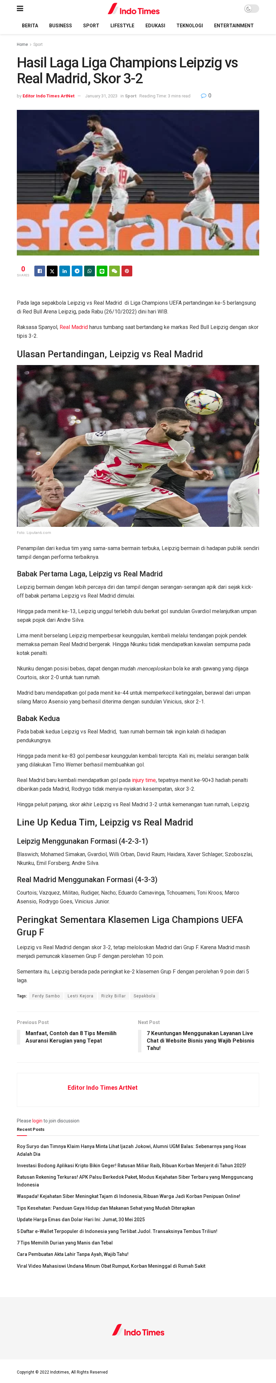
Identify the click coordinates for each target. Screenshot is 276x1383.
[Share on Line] (102, 271)
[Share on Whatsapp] (89, 271)
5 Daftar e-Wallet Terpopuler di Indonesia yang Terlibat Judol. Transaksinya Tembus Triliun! (117, 1231)
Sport (91, 25)
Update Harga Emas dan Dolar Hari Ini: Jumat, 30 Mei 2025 (81, 1219)
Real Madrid (74, 327)
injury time (144, 780)
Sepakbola (145, 996)
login (37, 1120)
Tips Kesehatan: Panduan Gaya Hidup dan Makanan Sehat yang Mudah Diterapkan (106, 1208)
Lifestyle (122, 25)
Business (60, 25)
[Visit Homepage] (134, 8)
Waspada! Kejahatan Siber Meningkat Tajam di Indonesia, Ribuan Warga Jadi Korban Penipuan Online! (128, 1196)
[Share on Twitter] (52, 271)
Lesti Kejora (81, 996)
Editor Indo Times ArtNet (48, 95)
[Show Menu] (20, 8)
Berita (30, 25)
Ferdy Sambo (46, 996)
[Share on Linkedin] (64, 271)
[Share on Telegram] (77, 271)
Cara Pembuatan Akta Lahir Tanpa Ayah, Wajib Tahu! (73, 1254)
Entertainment (234, 25)
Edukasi (155, 25)
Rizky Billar (113, 996)
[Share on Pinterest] (127, 271)
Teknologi (189, 25)
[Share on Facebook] (39, 271)
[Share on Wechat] (114, 271)
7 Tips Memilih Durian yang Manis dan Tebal (65, 1242)
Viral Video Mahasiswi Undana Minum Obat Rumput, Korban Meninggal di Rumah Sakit (111, 1266)
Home (22, 44)
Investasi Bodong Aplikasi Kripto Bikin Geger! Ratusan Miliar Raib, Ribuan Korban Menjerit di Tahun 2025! (131, 1165)
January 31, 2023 (101, 95)
